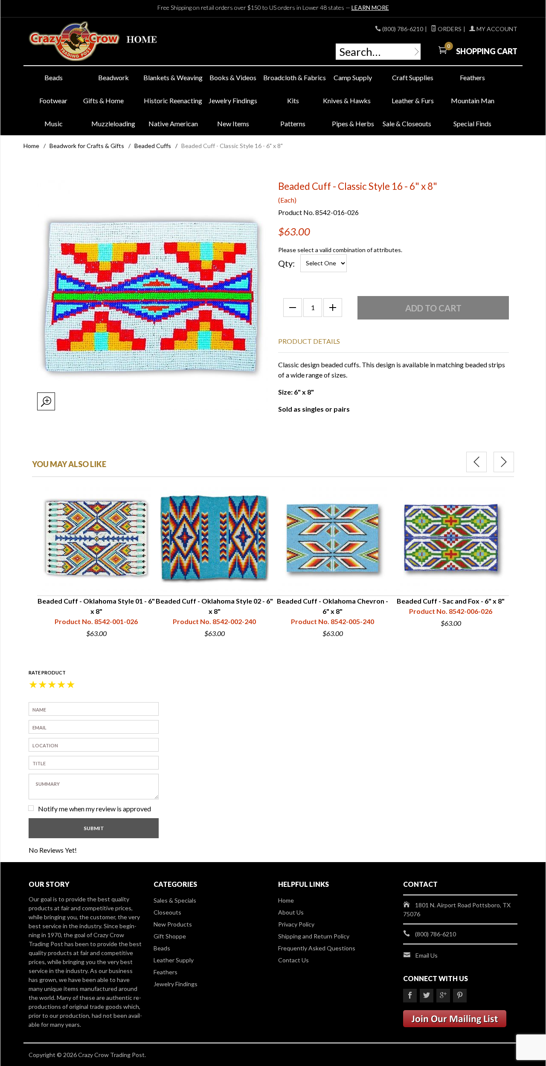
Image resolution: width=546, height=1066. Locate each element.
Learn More (370, 7)
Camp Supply (353, 77)
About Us (291, 912)
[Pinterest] (460, 995)
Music (53, 123)
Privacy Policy (296, 924)
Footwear (53, 100)
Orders (449, 28)
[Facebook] (410, 995)
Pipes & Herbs (353, 123)
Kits (293, 100)
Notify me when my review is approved (94, 809)
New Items (233, 123)
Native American (173, 123)
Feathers (472, 77)
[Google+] (443, 995)
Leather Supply (174, 960)
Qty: (286, 263)
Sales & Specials (175, 900)
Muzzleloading (113, 123)
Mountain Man (472, 100)
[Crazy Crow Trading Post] (106, 41)
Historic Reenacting (173, 100)
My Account (496, 28)
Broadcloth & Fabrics (293, 77)
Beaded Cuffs (152, 145)
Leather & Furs (413, 100)
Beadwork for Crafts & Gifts (86, 145)
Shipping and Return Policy (313, 936)
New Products (173, 924)
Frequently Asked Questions (316, 948)
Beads (53, 77)
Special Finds (472, 123)
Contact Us (293, 960)
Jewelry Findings (233, 100)
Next (504, 462)
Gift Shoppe (170, 936)
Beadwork (113, 77)
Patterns (292, 123)
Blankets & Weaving (173, 77)
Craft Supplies (412, 77)
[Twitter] (426, 995)
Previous (476, 462)
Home (31, 145)
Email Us (426, 955)
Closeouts (167, 912)
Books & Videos (232, 77)
